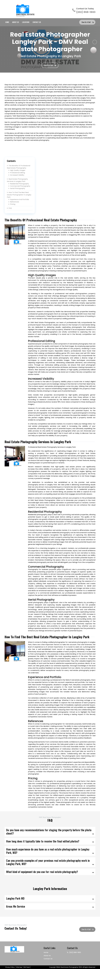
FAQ (10, 208)
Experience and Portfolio (19, 199)
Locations (25, 22)
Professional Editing (17, 173)
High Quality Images (17, 170)
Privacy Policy (10, 967)
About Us (15, 22)
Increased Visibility (17, 175)
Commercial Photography (20, 186)
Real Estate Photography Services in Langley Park (17, 180)
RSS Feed (27, 967)
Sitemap (19, 967)
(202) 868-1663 (85, 10)
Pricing (12, 204)
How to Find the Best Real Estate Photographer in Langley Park (19, 194)
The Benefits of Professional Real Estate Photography (18, 166)
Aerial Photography (17, 188)
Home (7, 22)
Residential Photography (19, 184)
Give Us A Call (86, 22)
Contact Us (37, 22)
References (14, 202)
